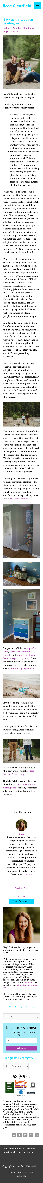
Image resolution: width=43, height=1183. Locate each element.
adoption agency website (22, 668)
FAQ (32, 1172)
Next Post (21, 896)
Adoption (17, 28)
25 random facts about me (20, 986)
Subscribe (21, 1048)
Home (12, 1172)
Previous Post (21, 888)
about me (27, 874)
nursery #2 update (19, 498)
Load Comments (21, 901)
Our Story (28, 28)
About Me (22, 1172)
